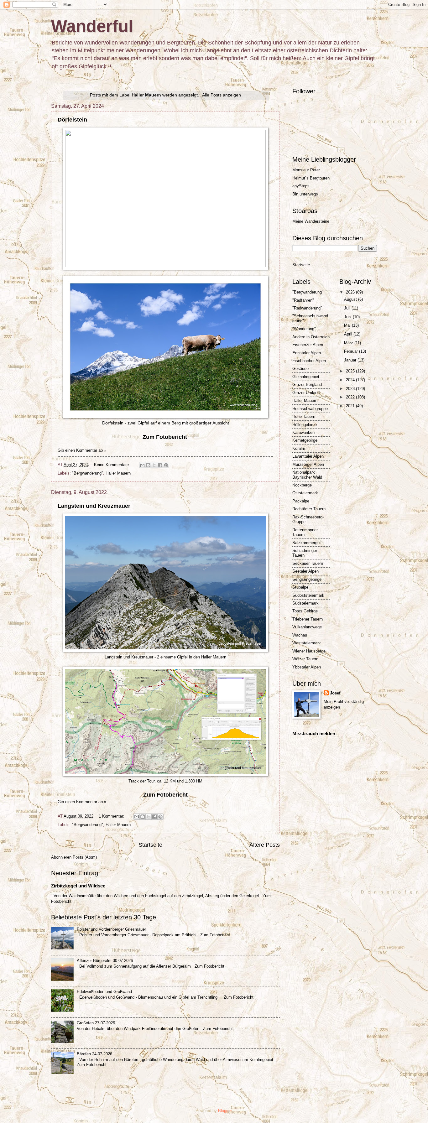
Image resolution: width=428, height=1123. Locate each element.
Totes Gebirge (305, 611)
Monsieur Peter (306, 170)
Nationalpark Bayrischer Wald (307, 474)
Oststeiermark (305, 493)
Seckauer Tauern (307, 563)
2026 (351, 292)
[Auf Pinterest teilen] (166, 465)
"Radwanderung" (307, 308)
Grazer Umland (306, 392)
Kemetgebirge (304, 440)
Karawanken (303, 432)
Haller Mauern (118, 473)
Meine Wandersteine (310, 221)
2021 (351, 405)
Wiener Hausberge (309, 651)
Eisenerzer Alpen (307, 344)
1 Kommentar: (112, 816)
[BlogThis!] (148, 465)
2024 (351, 379)
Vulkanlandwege (307, 627)
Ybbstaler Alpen (306, 667)
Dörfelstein (72, 120)
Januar (351, 360)
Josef (335, 693)
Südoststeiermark (308, 595)
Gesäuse (300, 368)
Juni (348, 317)
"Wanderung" (304, 328)
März (349, 343)
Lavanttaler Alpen (308, 456)
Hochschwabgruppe (310, 408)
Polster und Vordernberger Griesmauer (111, 929)
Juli (348, 308)
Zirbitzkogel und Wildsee (78, 885)
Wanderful (92, 26)
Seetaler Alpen (305, 571)
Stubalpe (300, 587)
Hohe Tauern (303, 416)
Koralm (298, 448)
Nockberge (302, 485)
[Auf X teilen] (154, 465)
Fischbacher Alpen (309, 360)
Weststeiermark (306, 643)
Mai (348, 325)
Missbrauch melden (313, 733)
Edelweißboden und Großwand (104, 991)
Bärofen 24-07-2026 (94, 1054)
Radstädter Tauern (309, 509)
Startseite (150, 845)
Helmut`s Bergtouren (311, 178)
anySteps (301, 186)
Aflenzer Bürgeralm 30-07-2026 (105, 960)
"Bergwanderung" (87, 473)
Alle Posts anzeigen (221, 94)
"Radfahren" (303, 300)
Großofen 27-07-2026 (96, 1023)
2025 (351, 371)
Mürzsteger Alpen (308, 464)
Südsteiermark (305, 603)
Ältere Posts (264, 845)
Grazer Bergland (307, 384)
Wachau (299, 635)
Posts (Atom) (85, 857)
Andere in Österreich (311, 337)
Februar (351, 351)
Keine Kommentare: (112, 464)
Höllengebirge (304, 424)
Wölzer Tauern (305, 659)
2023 (351, 388)
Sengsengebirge (306, 579)
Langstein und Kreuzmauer (94, 506)
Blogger (225, 1110)
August (351, 299)
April (348, 334)
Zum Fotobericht (165, 795)
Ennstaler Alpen (306, 353)
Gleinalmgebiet (305, 376)
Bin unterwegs (305, 194)
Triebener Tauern (307, 619)
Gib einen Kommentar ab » (82, 450)
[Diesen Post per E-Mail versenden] (142, 465)
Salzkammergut (306, 542)
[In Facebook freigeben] (160, 465)
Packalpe (300, 501)
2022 (351, 397)
